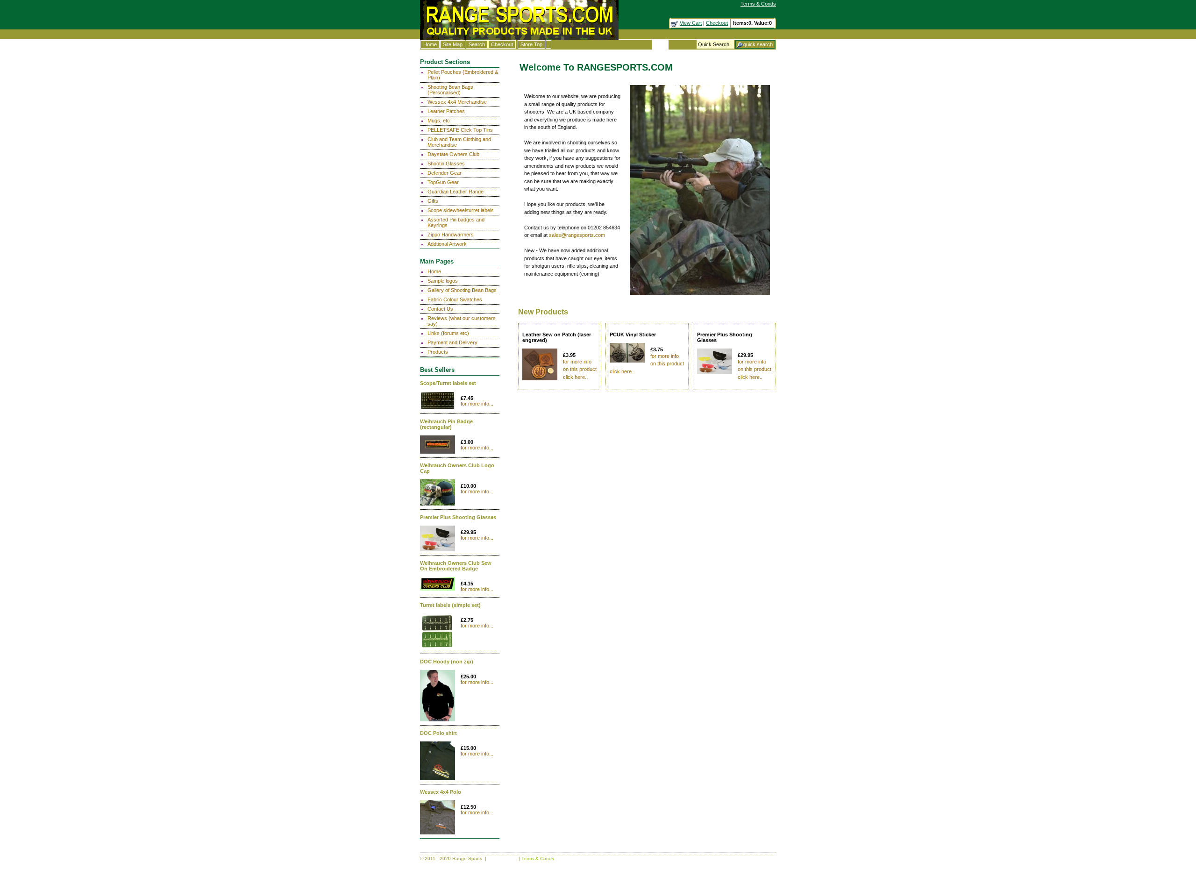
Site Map (453, 44)
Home (430, 44)
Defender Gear (444, 173)
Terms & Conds (758, 4)
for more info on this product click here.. (580, 369)
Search (477, 44)
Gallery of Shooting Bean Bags (462, 290)
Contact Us (440, 309)
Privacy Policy (502, 858)
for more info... (477, 403)
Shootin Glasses (446, 163)
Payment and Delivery (452, 342)
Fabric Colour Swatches (454, 299)
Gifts (432, 201)
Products (437, 352)
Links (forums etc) (448, 333)
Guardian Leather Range (455, 191)
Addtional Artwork (447, 244)
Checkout (717, 23)
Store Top (531, 44)
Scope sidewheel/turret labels (460, 210)
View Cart (691, 23)
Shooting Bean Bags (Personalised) (450, 89)
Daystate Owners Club (453, 154)
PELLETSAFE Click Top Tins (460, 130)
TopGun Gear (443, 182)
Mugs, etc (438, 120)
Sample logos (442, 281)
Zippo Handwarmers (450, 234)
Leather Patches (446, 111)
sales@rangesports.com (577, 235)
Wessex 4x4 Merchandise (457, 102)
